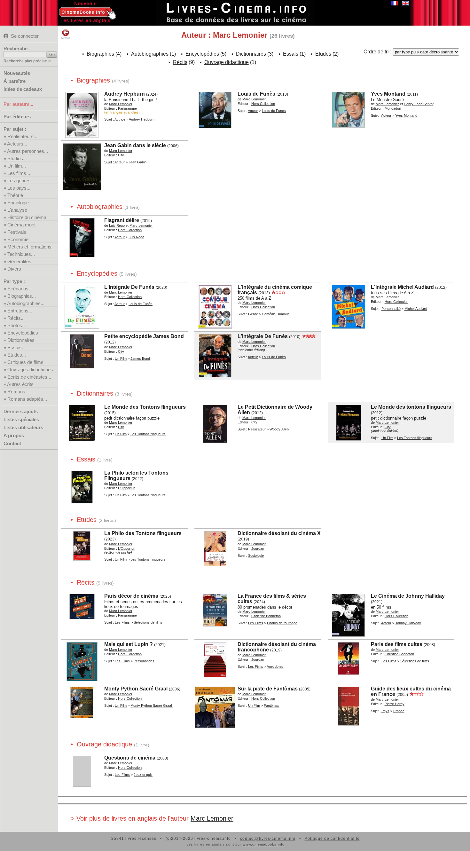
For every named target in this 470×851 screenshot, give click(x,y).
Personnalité (391, 309)
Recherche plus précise (25, 61)
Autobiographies (149, 54)
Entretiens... (19, 310)
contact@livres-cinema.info (267, 838)
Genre (253, 314)
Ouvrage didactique (226, 62)
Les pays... (18, 188)
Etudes (323, 54)
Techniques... (21, 254)
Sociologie (18, 202)
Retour (65, 38)
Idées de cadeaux (23, 89)
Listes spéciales (21, 419)
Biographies (100, 54)
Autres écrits (20, 384)
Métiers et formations (29, 246)
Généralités (19, 261)
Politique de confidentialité (332, 838)
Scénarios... (19, 288)
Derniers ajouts (21, 411)
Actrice (119, 119)
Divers (14, 269)
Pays (385, 711)
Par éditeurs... (19, 116)
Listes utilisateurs (23, 427)
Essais (290, 54)
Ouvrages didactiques (30, 369)
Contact (12, 443)
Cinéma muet (21, 224)
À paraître (15, 81)
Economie (17, 239)
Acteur (253, 111)
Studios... (17, 158)
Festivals (16, 232)
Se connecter (25, 36)
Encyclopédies (22, 332)
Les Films (122, 622)
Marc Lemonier (212, 818)
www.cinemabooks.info (264, 844)
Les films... (18, 173)
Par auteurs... (18, 104)
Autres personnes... (27, 151)
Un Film (121, 358)
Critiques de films (25, 362)
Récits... (16, 318)
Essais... (16, 347)
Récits (180, 62)
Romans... (18, 391)
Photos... (16, 325)
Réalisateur (257, 429)
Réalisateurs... (22, 136)
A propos (14, 435)
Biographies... (21, 296)
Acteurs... (17, 143)
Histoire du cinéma (26, 217)
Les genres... (21, 180)
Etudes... (16, 355)
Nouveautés (17, 73)
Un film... (16, 166)
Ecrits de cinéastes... (29, 377)
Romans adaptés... (27, 399)
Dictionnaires (21, 340)
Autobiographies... (25, 303)
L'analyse (17, 210)
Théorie (15, 195)
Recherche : (17, 48)
